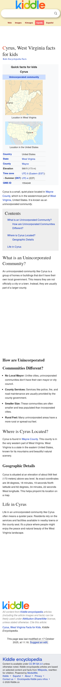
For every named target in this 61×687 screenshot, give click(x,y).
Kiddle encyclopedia (31, 612)
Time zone (8, 173)
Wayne (25, 163)
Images (18, 22)
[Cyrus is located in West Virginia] (24, 97)
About (28, 675)
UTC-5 (25, 173)
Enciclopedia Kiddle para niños (32, 679)
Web (10, 22)
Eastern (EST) (37, 173)
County (7, 163)
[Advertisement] (30, 34)
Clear (49, 13)
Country (7, 154)
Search (55, 13)
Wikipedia (42, 669)
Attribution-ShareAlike (34, 618)
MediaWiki (32, 672)
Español (49, 22)
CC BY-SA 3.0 (36, 663)
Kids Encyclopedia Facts (15, 58)
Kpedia (39, 22)
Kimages (29, 22)
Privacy (38, 675)
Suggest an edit (38, 642)
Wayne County (30, 439)
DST (18, 177)
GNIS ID (7, 182)
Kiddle (6, 675)
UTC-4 (25, 178)
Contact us (8, 679)
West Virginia (28, 158)
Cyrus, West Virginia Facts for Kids (22, 627)
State (6, 158)
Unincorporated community (24, 76)
